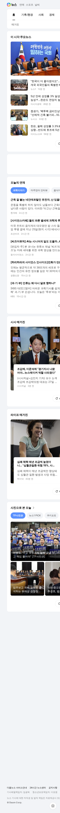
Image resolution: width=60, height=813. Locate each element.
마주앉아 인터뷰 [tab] (39, 190)
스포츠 (29, 4)
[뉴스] (14, 4)
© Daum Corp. (14, 802)
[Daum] (9, 4)
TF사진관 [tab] (18, 515)
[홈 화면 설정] (53, 805)
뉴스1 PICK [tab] (35, 515)
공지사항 (53, 787)
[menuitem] (14, 15)
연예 (21, 4)
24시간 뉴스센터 (38, 787)
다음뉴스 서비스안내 (17, 787)
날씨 (37, 4)
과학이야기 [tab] (19, 190)
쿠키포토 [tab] (51, 515)
